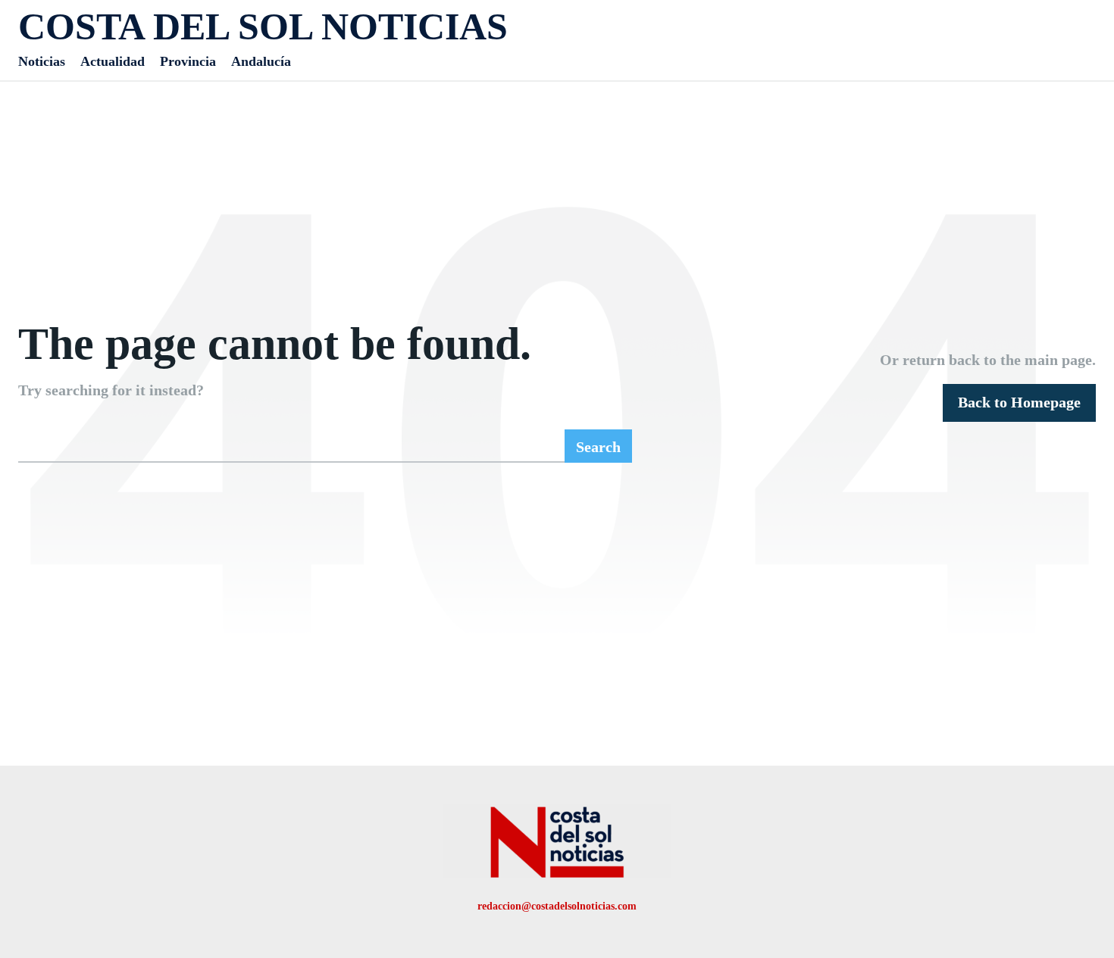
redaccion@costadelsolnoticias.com (557, 906)
